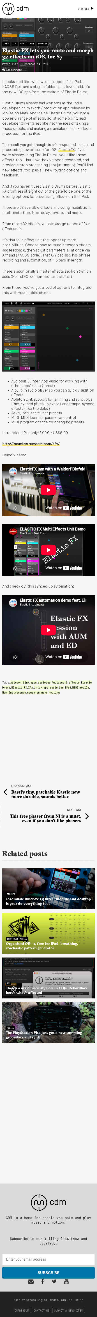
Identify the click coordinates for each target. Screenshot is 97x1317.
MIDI (75, 687)
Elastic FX (66, 150)
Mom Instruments (14, 692)
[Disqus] (48, 1111)
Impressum (21, 1310)
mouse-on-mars (37, 692)
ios (61, 687)
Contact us (41, 1310)
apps (33, 682)
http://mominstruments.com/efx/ (31, 444)
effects (74, 682)
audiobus (44, 682)
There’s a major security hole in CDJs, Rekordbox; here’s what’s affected (47, 990)
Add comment (14, 70)
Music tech (27, 43)
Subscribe (49, 1273)
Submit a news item (68, 1310)
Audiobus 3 (59, 682)
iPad (68, 687)
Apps (6, 43)
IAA (30, 687)
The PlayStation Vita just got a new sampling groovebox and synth (44, 1034)
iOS (14, 43)
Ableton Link (19, 682)
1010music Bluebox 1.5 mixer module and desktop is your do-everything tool (48, 901)
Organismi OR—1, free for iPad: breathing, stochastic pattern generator (42, 945)
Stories (42, 43)
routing (54, 692)
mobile (84, 687)
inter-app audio (46, 687)
